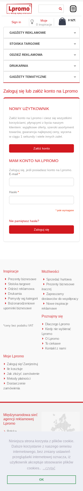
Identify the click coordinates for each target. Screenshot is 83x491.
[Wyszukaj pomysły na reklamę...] (60, 8)
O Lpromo (52, 338)
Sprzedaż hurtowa (58, 279)
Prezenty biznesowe (22, 279)
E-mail (13, 173)
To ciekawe (53, 343)
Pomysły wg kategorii (23, 298)
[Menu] (73, 8)
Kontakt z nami (55, 348)
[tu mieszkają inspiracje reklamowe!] (19, 5)
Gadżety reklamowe (28, 32)
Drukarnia (19, 65)
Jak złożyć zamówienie (23, 373)
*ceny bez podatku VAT (18, 325)
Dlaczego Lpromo (57, 324)
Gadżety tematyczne (28, 76)
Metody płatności (18, 378)
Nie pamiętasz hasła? (24, 221)
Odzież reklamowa (26, 54)
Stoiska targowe (25, 43)
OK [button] (41, 479)
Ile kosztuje (14, 369)
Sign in (16, 22)
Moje (44, 20)
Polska (11, 431)
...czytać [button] (49, 468)
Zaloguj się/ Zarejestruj (22, 364)
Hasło (13, 192)
